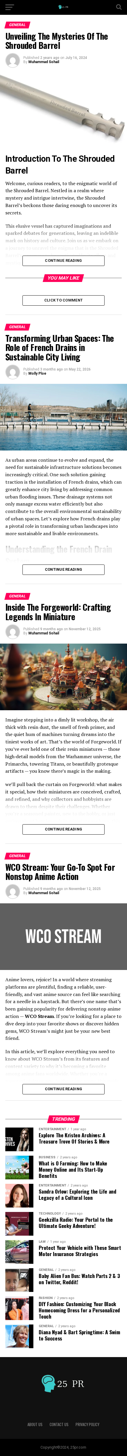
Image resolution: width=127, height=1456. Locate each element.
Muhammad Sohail (43, 62)
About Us (35, 1424)
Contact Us (59, 1424)
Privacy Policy (87, 1424)
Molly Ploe (37, 373)
